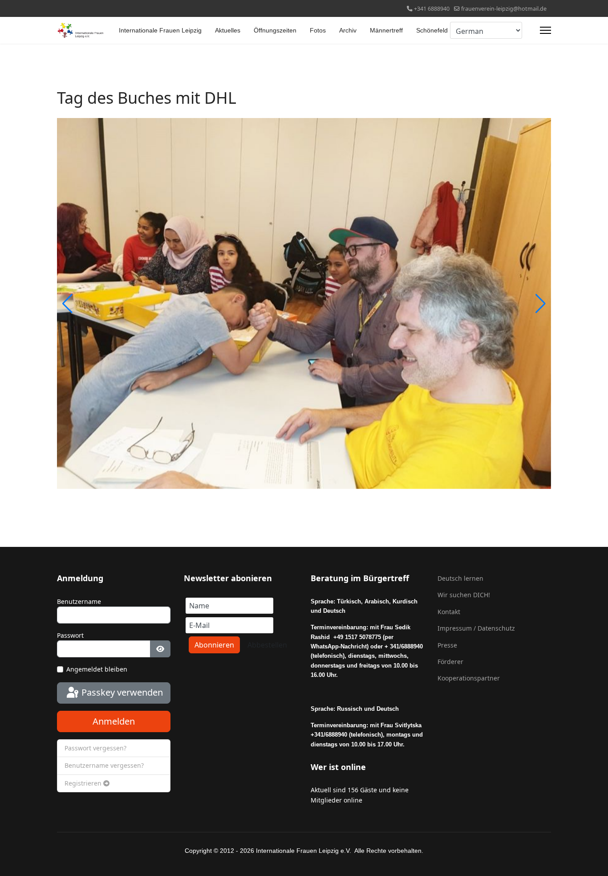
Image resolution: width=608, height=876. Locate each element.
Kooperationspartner (469, 678)
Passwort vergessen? (95, 748)
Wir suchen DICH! (464, 595)
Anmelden (114, 721)
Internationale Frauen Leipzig (160, 30)
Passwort (70, 635)
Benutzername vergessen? (104, 765)
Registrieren (84, 783)
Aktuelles (227, 30)
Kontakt (449, 611)
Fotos (318, 30)
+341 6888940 (432, 8)
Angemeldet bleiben (96, 669)
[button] (541, 304)
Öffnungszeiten (275, 30)
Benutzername (79, 601)
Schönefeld (432, 30)
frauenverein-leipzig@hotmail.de (504, 8)
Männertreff (386, 30)
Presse (447, 645)
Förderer (450, 661)
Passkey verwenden (121, 692)
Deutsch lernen (460, 578)
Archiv (348, 30)
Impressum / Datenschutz (476, 628)
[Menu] (545, 30)
